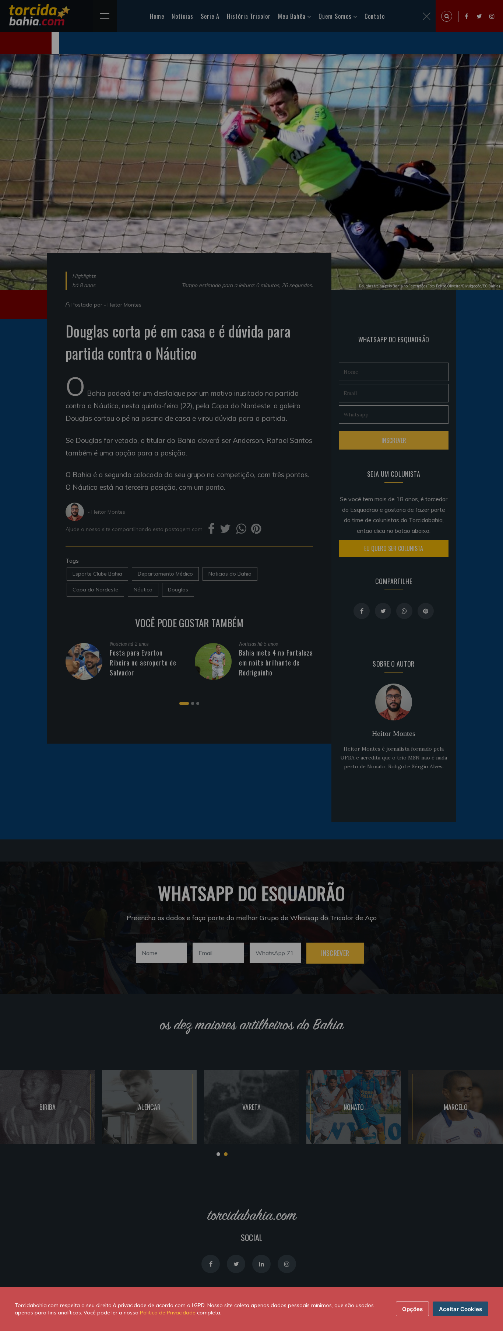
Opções (412, 1309)
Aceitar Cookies (460, 1309)
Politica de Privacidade (168, 1312)
